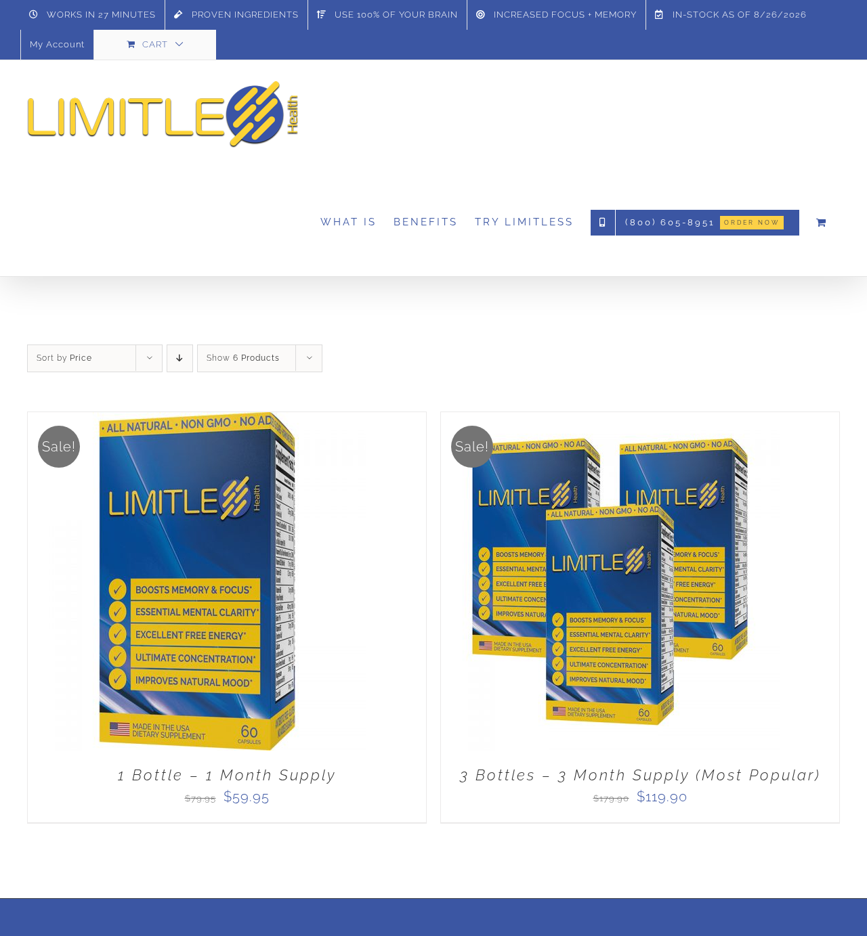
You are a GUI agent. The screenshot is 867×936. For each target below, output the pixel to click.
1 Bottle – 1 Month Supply (227, 775)
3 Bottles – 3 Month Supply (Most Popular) (640, 775)
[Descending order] (180, 358)
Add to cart (165, 585)
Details (241, 585)
